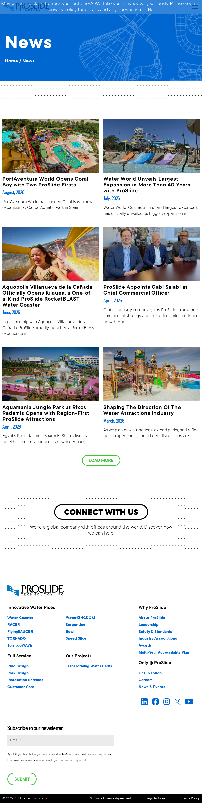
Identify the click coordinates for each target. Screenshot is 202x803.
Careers (146, 680)
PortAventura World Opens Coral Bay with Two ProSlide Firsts (45, 182)
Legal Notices (155, 799)
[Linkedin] (144, 701)
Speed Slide (76, 639)
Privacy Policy (189, 799)
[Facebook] (155, 701)
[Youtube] (189, 701)
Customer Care (20, 687)
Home (11, 61)
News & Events (152, 687)
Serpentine (75, 625)
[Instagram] (167, 701)
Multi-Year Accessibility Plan (164, 653)
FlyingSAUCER (20, 632)
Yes (143, 10)
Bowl (70, 632)
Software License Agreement (110, 799)
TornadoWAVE (19, 646)
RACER (13, 625)
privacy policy (63, 10)
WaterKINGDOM (80, 618)
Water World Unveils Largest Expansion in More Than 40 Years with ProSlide (146, 185)
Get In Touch (150, 673)
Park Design (18, 673)
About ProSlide (152, 618)
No (151, 10)
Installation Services (25, 680)
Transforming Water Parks (89, 666)
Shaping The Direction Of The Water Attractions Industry (142, 411)
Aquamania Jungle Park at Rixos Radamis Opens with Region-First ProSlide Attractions (45, 414)
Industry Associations (158, 639)
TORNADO (16, 639)
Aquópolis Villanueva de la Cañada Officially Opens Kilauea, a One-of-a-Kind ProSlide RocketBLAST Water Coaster (47, 296)
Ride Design (18, 666)
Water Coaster (20, 618)
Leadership (148, 625)
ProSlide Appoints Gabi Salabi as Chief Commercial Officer (145, 290)
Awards (145, 646)
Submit (22, 779)
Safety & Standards (155, 632)
